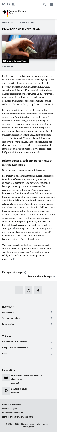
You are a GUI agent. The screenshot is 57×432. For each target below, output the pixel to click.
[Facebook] (20, 290)
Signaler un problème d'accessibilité (17, 417)
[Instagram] (29, 290)
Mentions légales (9, 408)
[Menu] (51, 4)
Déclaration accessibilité (12, 413)
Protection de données (12, 404)
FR (13, 4)
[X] (39, 290)
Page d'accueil (7, 22)
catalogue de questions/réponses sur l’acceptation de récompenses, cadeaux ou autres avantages (26, 225)
